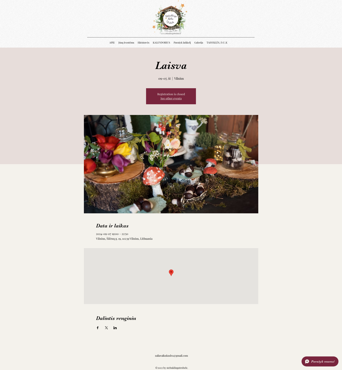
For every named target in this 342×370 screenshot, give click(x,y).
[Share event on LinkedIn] (115, 327)
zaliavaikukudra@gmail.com (171, 355)
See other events (171, 98)
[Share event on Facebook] (97, 327)
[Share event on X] (106, 327)
